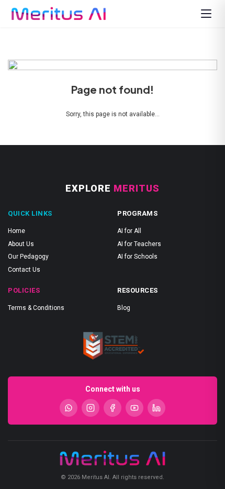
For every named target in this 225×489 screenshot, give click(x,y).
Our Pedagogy (28, 256)
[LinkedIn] (156, 408)
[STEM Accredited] (112, 345)
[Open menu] (206, 13)
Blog (123, 308)
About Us (21, 244)
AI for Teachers (139, 244)
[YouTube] (134, 408)
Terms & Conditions (36, 308)
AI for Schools (137, 256)
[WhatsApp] (68, 408)
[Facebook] (112, 408)
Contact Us (24, 269)
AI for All (129, 231)
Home (16, 231)
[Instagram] (90, 408)
